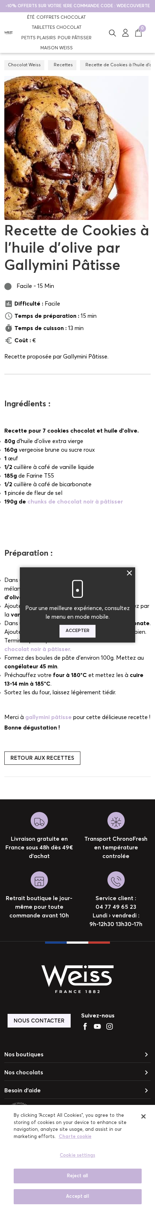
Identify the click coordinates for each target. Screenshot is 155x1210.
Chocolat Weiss (24, 65)
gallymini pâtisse (48, 717)
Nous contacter (39, 1021)
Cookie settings (77, 1155)
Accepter (77, 631)
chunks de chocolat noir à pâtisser (75, 502)
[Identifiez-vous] (125, 32)
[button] (112, 32)
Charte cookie (75, 1136)
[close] (143, 1116)
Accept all (77, 1196)
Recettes (63, 65)
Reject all (77, 1176)
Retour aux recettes (42, 758)
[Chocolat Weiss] (8, 32)
